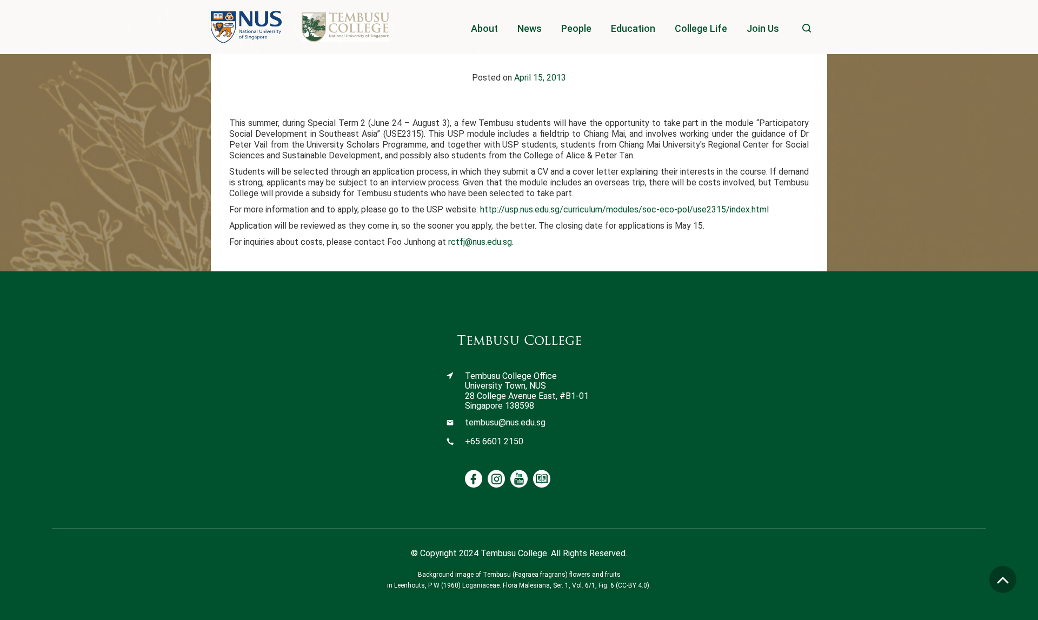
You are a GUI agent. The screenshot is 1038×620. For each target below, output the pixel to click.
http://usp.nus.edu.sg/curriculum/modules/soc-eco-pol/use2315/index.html (624, 209)
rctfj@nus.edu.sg (480, 242)
